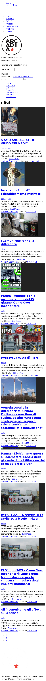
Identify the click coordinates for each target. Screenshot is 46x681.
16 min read (33, 161)
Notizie (4, 161)
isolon (3, 311)
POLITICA (10, 18)
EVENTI (9, 21)
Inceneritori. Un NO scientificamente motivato (21, 192)
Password (5, 60)
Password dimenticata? (23, 76)
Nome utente (7, 57)
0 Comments (12, 161)
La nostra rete (12, 26)
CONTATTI (10, 31)
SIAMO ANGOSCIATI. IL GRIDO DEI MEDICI (18, 141)
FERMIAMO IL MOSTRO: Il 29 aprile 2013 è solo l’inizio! (22, 517)
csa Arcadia (6, 148)
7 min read (31, 323)
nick (3, 249)
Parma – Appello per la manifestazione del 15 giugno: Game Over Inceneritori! (18, 301)
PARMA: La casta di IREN (19, 357)
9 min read (32, 262)
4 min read (31, 211)
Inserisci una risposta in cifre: (14, 65)
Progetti (9, 24)
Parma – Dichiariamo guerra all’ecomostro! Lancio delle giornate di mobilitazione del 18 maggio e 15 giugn (23, 458)
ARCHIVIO (10, 29)
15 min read (32, 375)
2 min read (31, 445)
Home (8, 16)
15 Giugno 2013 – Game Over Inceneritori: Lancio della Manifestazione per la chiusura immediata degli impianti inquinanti (22, 577)
